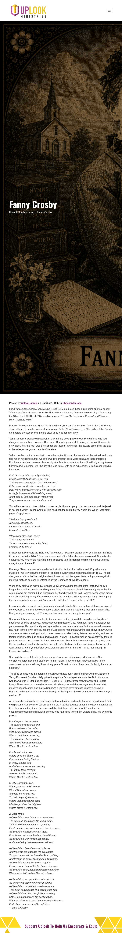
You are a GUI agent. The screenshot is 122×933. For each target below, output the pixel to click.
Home (12, 212)
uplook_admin (29, 403)
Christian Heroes (26, 212)
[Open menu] (109, 10)
